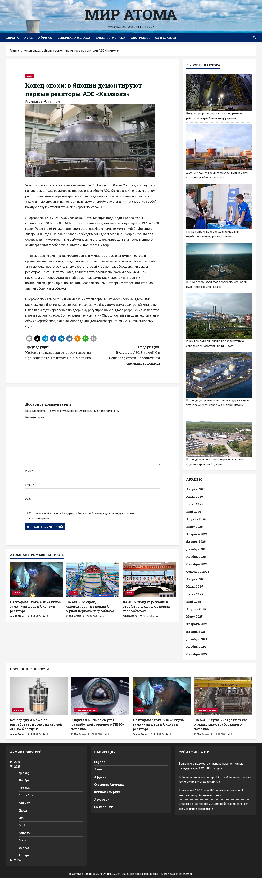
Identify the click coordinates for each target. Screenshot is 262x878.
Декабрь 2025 (196, 549)
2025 (17, 766)
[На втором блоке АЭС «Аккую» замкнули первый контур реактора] (36, 579)
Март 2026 (194, 526)
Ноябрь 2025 (196, 556)
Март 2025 (194, 616)
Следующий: (134, 355)
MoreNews (168, 874)
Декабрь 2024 (196, 639)
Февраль (25, 848)
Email (29, 485)
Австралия (140, 37)
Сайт (28, 499)
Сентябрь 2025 (197, 571)
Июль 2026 (194, 496)
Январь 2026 (196, 541)
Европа (12, 37)
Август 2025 (195, 579)
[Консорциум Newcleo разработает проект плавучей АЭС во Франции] (39, 696)
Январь (24, 855)
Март (23, 840)
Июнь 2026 (194, 504)
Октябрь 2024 (197, 654)
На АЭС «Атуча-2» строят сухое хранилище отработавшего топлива (221, 724)
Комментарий (35, 417)
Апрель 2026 (196, 519)
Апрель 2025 (196, 609)
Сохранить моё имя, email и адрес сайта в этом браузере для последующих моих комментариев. (83, 516)
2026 (17, 762)
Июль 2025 (194, 586)
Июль (23, 810)
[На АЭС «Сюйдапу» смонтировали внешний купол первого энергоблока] (92, 579)
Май (22, 825)
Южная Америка (110, 37)
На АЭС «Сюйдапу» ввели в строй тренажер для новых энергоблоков (146, 606)
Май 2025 (193, 601)
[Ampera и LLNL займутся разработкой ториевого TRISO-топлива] (100, 696)
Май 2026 (193, 511)
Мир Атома (131, 14)
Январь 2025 (196, 631)
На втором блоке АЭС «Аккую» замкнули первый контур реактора (36, 606)
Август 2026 (196, 489)
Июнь (23, 818)
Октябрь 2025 (196, 564)
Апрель (24, 833)
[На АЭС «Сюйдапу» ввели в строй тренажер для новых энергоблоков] (149, 579)
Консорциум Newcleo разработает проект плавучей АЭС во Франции (36, 724)
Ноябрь (24, 780)
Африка (45, 37)
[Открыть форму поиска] (254, 37)
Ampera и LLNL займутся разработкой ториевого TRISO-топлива (97, 724)
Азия (28, 37)
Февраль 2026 (197, 534)
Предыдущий (58, 352)
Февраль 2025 (196, 624)
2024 (17, 860)
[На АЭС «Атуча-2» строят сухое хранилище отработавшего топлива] (223, 696)
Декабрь (25, 773)
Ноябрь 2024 (196, 646)
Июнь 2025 (194, 594)
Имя (29, 470)
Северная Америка (73, 37)
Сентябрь (26, 795)
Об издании (165, 37)
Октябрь (25, 788)
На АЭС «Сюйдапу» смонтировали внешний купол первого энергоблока (90, 606)
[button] (29, 338)
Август (24, 803)
